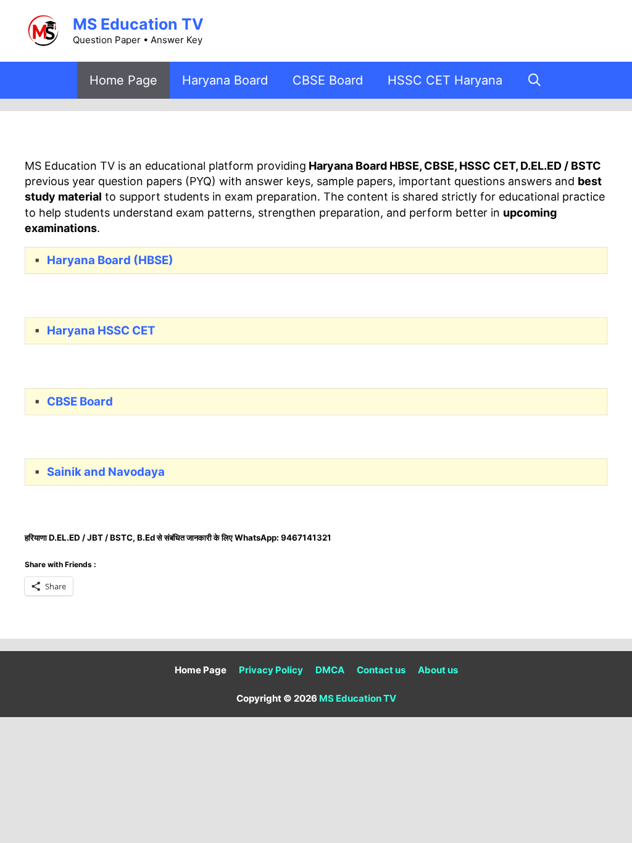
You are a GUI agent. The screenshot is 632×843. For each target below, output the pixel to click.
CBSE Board (328, 80)
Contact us (381, 670)
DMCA (329, 670)
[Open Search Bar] (535, 80)
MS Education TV (138, 24)
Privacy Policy (271, 670)
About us (438, 670)
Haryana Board (225, 80)
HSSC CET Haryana (445, 80)
